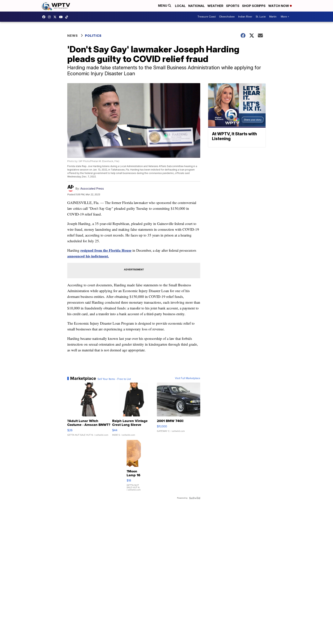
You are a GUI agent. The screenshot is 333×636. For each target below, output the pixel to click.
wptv (50, 16)
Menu (163, 5)
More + (285, 17)
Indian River (245, 17)
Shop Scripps (254, 6)
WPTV (55, 16)
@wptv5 (67, 16)
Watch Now (279, 6)
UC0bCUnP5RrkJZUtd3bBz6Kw (62, 16)
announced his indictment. (88, 256)
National (196, 6)
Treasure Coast (207, 17)
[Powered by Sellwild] (194, 498)
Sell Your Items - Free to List (114, 379)
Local (180, 6)
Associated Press (92, 188)
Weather (215, 6)
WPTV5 (44, 16)
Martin (273, 17)
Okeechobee (227, 17)
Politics (93, 36)
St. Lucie (261, 17)
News (72, 36)
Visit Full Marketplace (187, 378)
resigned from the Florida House (105, 250)
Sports (232, 6)
